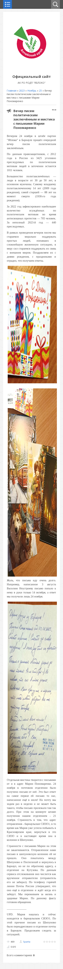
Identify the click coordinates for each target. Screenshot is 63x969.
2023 (22, 90)
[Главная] (31, 68)
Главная (11, 90)
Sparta (26, 941)
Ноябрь (31, 90)
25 (40, 90)
